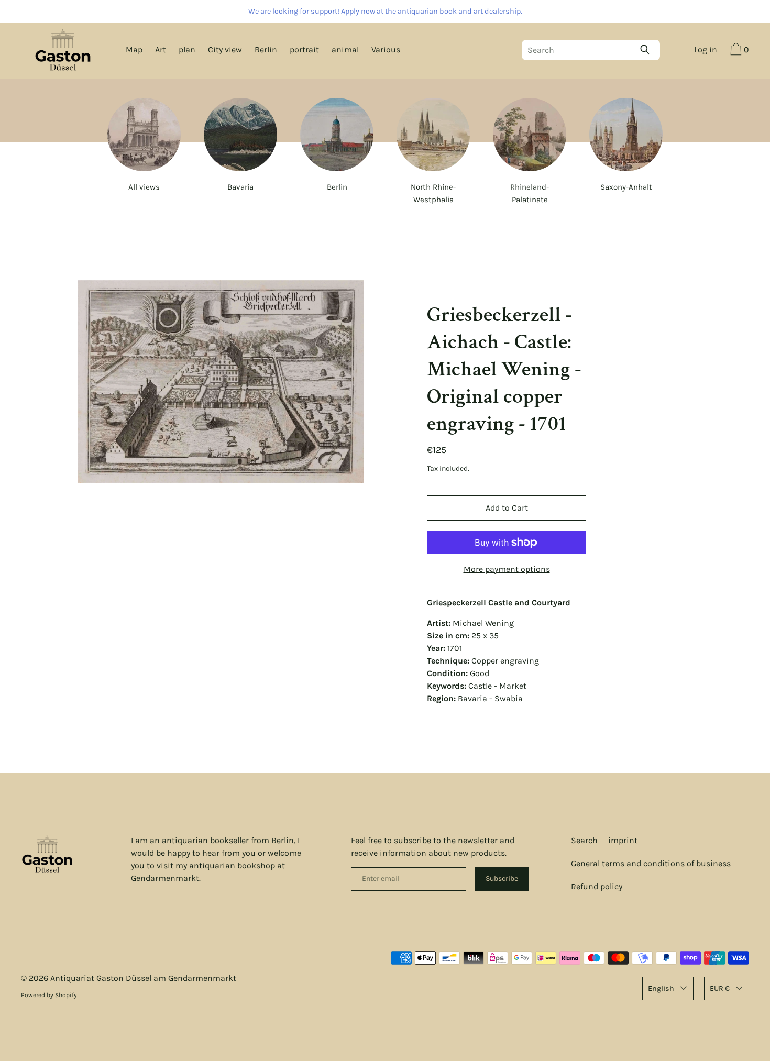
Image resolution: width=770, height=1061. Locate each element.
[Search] (647, 49)
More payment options (507, 569)
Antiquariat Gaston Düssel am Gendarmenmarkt (143, 978)
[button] (738, 50)
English (661, 988)
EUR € (720, 988)
